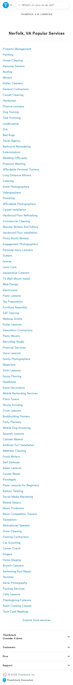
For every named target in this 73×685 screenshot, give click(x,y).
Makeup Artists (12, 318)
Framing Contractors (16, 537)
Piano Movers (11, 336)
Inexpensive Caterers (16, 272)
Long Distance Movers (17, 175)
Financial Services (14, 347)
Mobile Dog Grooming (17, 427)
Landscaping (11, 123)
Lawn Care (9, 267)
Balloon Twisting (13, 491)
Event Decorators (14, 387)
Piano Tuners (11, 399)
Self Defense (11, 462)
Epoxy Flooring (12, 376)
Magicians (9, 364)
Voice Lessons (12, 353)
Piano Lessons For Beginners (21, 485)
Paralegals (9, 479)
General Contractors (16, 89)
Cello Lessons (11, 594)
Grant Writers (11, 456)
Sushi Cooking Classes (17, 605)
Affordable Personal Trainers (21, 169)
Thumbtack (27, 14)
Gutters (7, 255)
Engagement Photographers (20, 244)
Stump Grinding (13, 405)
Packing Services (14, 588)
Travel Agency (11, 140)
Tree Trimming (12, 117)
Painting (8, 54)
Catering (8, 181)
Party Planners (12, 422)
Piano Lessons (12, 295)
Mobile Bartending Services (20, 393)
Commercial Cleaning (16, 221)
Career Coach (11, 548)
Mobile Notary (12, 502)
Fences (7, 261)
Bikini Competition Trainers (20, 514)
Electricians (10, 290)
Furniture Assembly (15, 307)
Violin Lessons (12, 370)
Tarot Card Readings (15, 611)
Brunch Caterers (13, 565)
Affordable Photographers (19, 204)
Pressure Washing (14, 163)
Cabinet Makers (13, 439)
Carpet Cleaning (13, 95)
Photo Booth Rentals (16, 238)
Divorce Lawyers (13, 106)
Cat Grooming (11, 542)
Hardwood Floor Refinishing (20, 215)
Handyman (9, 100)
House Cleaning (13, 60)
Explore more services (37, 620)
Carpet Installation (14, 209)
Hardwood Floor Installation (20, 232)
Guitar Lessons (12, 324)
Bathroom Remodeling (17, 146)
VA (38, 14)
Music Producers (13, 508)
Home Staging (12, 560)
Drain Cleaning (12, 531)
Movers (7, 77)
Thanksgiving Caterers (17, 600)
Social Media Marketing (18, 496)
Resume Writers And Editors (20, 227)
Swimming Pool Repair (17, 571)
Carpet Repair (12, 473)
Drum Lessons (12, 410)
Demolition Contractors (17, 330)
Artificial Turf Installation (18, 445)
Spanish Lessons (13, 433)
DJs (5, 129)
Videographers (12, 192)
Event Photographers (16, 186)
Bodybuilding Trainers (16, 416)
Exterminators (11, 152)
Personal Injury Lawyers (18, 250)
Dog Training (11, 112)
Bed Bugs (9, 135)
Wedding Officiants (15, 158)
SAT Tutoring (11, 313)
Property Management (17, 49)
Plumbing (9, 198)
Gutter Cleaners (13, 83)
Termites (8, 577)
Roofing (7, 71)
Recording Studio (13, 341)
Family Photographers (16, 359)
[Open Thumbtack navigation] (7, 5)
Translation (9, 519)
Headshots (9, 382)
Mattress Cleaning (14, 450)
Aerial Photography (15, 583)
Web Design (10, 284)
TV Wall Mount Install (16, 278)
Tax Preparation (13, 301)
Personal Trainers (14, 66)
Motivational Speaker (16, 525)
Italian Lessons (12, 468)
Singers (7, 554)
